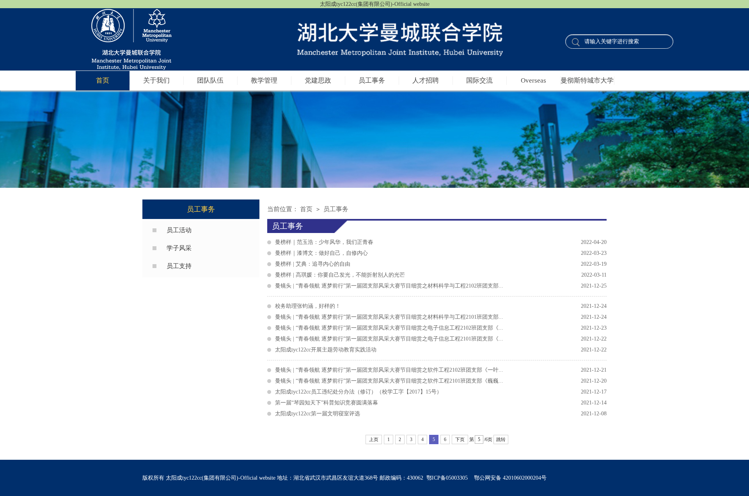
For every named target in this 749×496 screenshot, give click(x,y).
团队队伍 (210, 80)
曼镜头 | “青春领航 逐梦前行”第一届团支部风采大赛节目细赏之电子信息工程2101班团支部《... (441, 339)
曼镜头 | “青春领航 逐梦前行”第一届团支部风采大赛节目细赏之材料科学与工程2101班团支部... (441, 317)
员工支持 (179, 266)
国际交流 (479, 80)
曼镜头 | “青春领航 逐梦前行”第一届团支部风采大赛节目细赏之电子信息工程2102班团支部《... (441, 328)
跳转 (501, 439)
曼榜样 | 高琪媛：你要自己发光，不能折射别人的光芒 (441, 275)
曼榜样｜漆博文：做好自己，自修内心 (441, 253)
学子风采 (179, 248)
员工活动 (179, 230)
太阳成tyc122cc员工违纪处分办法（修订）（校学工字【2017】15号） (441, 392)
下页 (460, 439)
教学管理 (264, 80)
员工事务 (372, 80)
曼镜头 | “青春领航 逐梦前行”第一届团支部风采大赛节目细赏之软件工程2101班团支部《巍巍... (441, 381)
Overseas (533, 80)
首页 (102, 80)
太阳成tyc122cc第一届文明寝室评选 (441, 414)
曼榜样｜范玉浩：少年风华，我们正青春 (441, 242)
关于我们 (156, 80)
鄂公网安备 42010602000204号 (510, 478)
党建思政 (318, 80)
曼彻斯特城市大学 (587, 80)
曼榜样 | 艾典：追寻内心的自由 (441, 264)
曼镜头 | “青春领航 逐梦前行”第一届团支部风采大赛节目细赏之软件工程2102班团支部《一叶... (441, 370)
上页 (373, 439)
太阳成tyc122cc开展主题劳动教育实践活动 (441, 350)
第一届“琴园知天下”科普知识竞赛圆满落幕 (441, 403)
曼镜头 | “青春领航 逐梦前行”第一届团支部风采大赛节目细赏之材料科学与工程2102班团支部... (441, 286)
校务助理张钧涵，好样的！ (441, 306)
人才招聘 (425, 80)
